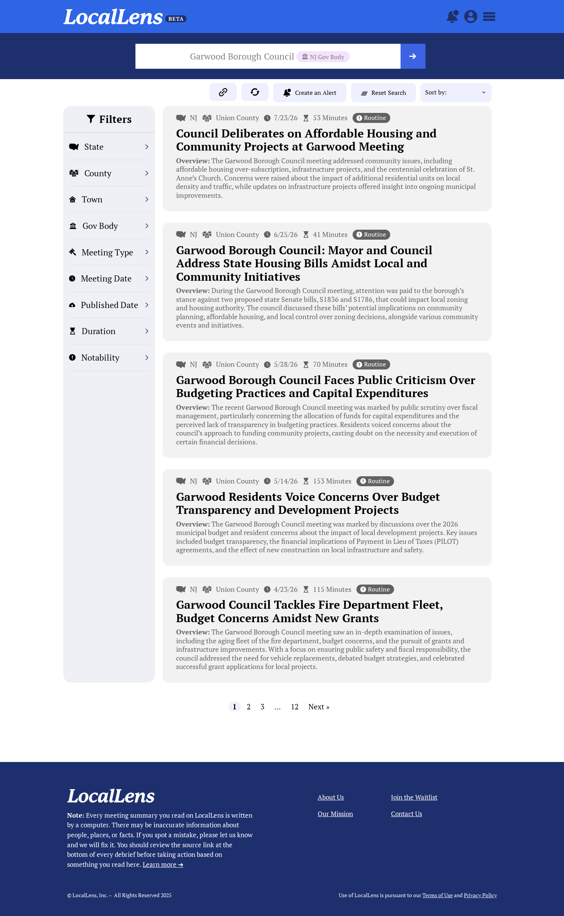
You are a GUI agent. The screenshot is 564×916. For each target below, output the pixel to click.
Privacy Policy (480, 895)
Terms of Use (437, 895)
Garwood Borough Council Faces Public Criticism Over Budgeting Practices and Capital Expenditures (325, 386)
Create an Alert (315, 92)
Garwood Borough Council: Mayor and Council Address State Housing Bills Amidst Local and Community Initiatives (304, 263)
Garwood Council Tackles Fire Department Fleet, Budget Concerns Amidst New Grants (309, 611)
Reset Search (388, 92)
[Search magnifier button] (413, 56)
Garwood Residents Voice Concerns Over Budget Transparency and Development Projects (308, 503)
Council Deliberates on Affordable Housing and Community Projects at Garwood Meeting (306, 140)
